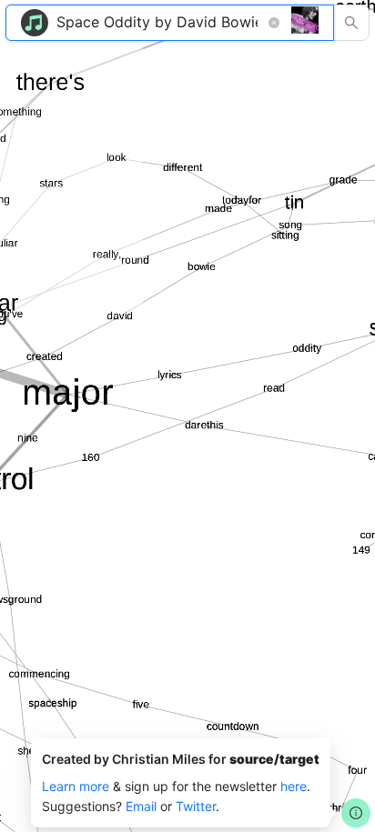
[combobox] (158, 23)
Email (141, 806)
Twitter (196, 806)
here (293, 786)
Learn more (75, 786)
